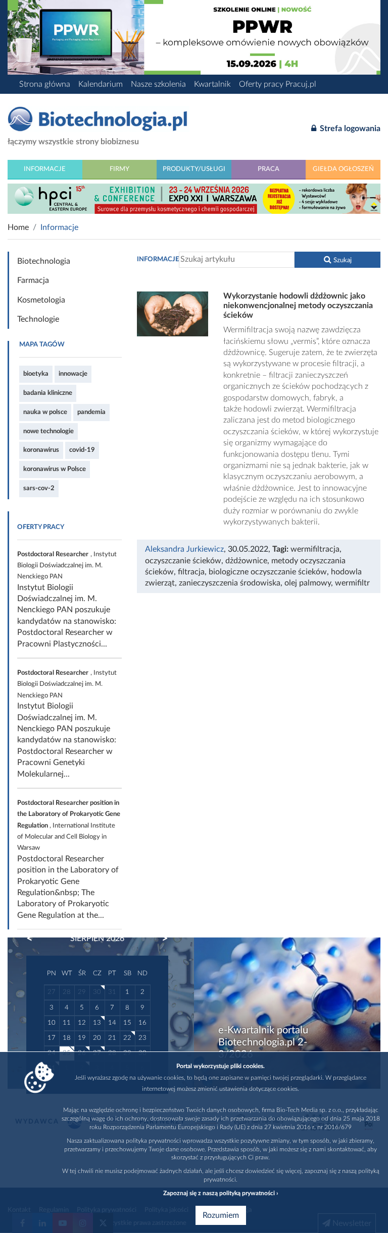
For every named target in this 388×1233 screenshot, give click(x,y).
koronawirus (41, 450)
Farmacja (33, 280)
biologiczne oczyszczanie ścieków (268, 572)
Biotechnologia (43, 261)
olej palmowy (307, 583)
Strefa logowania (349, 129)
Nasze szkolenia (158, 84)
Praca (268, 169)
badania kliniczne (47, 393)
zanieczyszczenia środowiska (229, 583)
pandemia (91, 412)
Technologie (38, 319)
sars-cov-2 (39, 488)
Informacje (45, 169)
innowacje (73, 374)
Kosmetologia (41, 300)
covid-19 (82, 450)
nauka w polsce (45, 412)
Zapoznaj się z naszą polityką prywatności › (220, 1193)
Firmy (119, 169)
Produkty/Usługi (194, 169)
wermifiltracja (315, 549)
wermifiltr (352, 583)
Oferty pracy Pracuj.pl (277, 84)
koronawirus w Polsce (54, 469)
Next (160, 938)
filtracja (191, 572)
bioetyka (35, 374)
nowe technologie (48, 431)
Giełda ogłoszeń (343, 169)
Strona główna (44, 84)
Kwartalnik (212, 84)
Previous (34, 938)
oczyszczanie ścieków (183, 561)
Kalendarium (100, 84)
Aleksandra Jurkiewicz (184, 549)
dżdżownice (246, 561)
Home (18, 227)
